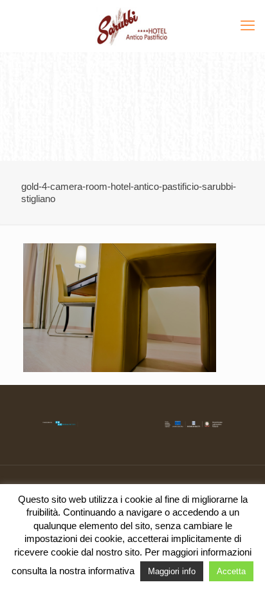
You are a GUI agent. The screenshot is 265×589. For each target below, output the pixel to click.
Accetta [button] (231, 571)
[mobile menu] (248, 26)
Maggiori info (172, 571)
